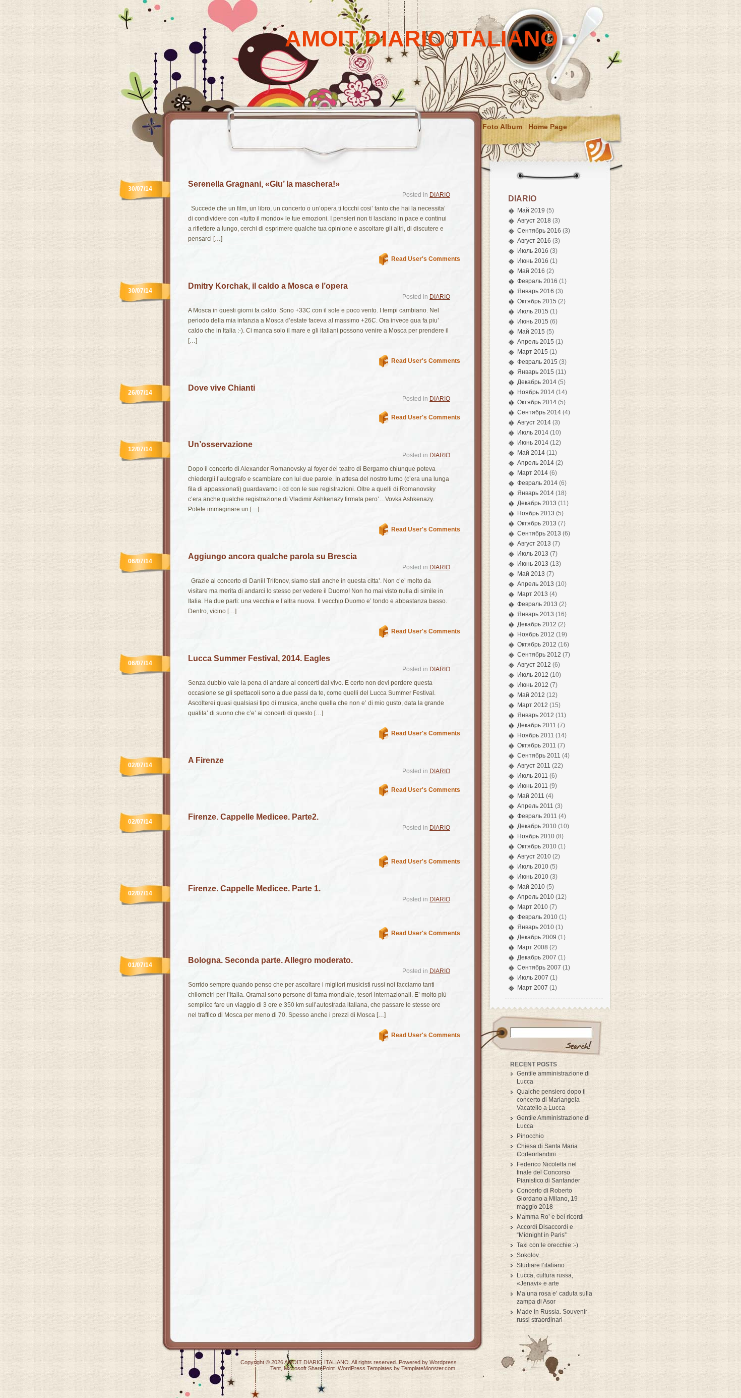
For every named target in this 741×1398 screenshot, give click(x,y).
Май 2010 (531, 886)
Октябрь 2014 (537, 402)
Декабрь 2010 (537, 826)
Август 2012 (534, 664)
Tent (275, 1368)
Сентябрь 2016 (539, 230)
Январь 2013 (535, 614)
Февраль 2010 (537, 917)
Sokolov (528, 1255)
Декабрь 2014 (537, 382)
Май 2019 (531, 210)
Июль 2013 (532, 553)
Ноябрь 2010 (535, 836)
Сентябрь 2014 (539, 412)
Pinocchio (530, 1136)
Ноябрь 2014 (535, 392)
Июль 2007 (532, 977)
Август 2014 (534, 422)
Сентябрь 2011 (539, 755)
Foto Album (502, 127)
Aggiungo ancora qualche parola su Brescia (272, 556)
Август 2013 (534, 543)
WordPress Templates (365, 1368)
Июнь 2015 (532, 321)
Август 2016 (534, 240)
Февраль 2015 (537, 361)
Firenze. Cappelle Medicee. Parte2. (253, 817)
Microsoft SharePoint (309, 1368)
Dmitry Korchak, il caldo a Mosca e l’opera (268, 286)
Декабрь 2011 (536, 725)
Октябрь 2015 (537, 301)
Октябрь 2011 (536, 745)
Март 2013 (532, 594)
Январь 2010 (535, 927)
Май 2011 (530, 795)
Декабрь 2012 (537, 624)
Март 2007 (532, 987)
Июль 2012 (532, 674)
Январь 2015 (535, 371)
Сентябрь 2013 (539, 533)
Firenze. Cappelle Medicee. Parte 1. (254, 888)
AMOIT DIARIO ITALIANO (421, 38)
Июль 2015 (532, 311)
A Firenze (206, 760)
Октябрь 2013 (537, 523)
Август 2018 (534, 220)
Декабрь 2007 (537, 957)
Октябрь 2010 (537, 846)
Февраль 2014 (537, 483)
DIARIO (439, 194)
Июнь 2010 (532, 876)
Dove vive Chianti (221, 388)
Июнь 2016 (532, 260)
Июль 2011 (532, 775)
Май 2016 (531, 271)
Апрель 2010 (535, 896)
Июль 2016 (532, 250)
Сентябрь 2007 (539, 967)
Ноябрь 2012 (535, 634)
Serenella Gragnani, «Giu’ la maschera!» (264, 184)
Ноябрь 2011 (535, 735)
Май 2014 (531, 452)
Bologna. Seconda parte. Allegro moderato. (270, 960)
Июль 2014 (532, 432)
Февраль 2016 (537, 281)
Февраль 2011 (537, 816)
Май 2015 (531, 331)
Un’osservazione (220, 444)
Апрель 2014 (535, 462)
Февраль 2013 (537, 604)
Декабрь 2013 (537, 503)
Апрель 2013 (535, 583)
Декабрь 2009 (537, 937)
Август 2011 (533, 765)
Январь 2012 (535, 715)
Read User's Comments (425, 258)
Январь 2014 (535, 493)
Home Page (547, 127)
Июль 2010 (532, 866)
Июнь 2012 (532, 684)
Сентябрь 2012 (539, 654)
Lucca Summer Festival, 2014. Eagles (259, 658)
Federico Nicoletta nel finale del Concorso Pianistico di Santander (548, 1172)
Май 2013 (531, 573)
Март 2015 (532, 351)
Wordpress (443, 1362)
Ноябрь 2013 (535, 513)
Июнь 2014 (532, 442)
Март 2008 (532, 947)
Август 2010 (534, 856)
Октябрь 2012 (537, 644)
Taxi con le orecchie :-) (547, 1245)
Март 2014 (532, 472)
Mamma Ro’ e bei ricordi (550, 1216)
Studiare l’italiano (541, 1265)
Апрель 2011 (535, 806)
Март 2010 (532, 906)
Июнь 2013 (532, 563)
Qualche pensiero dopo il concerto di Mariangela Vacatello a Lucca (551, 1099)
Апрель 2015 (535, 341)
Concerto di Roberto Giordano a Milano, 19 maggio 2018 (547, 1198)
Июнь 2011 (532, 785)
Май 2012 (531, 694)
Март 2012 (532, 705)
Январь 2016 (535, 291)
